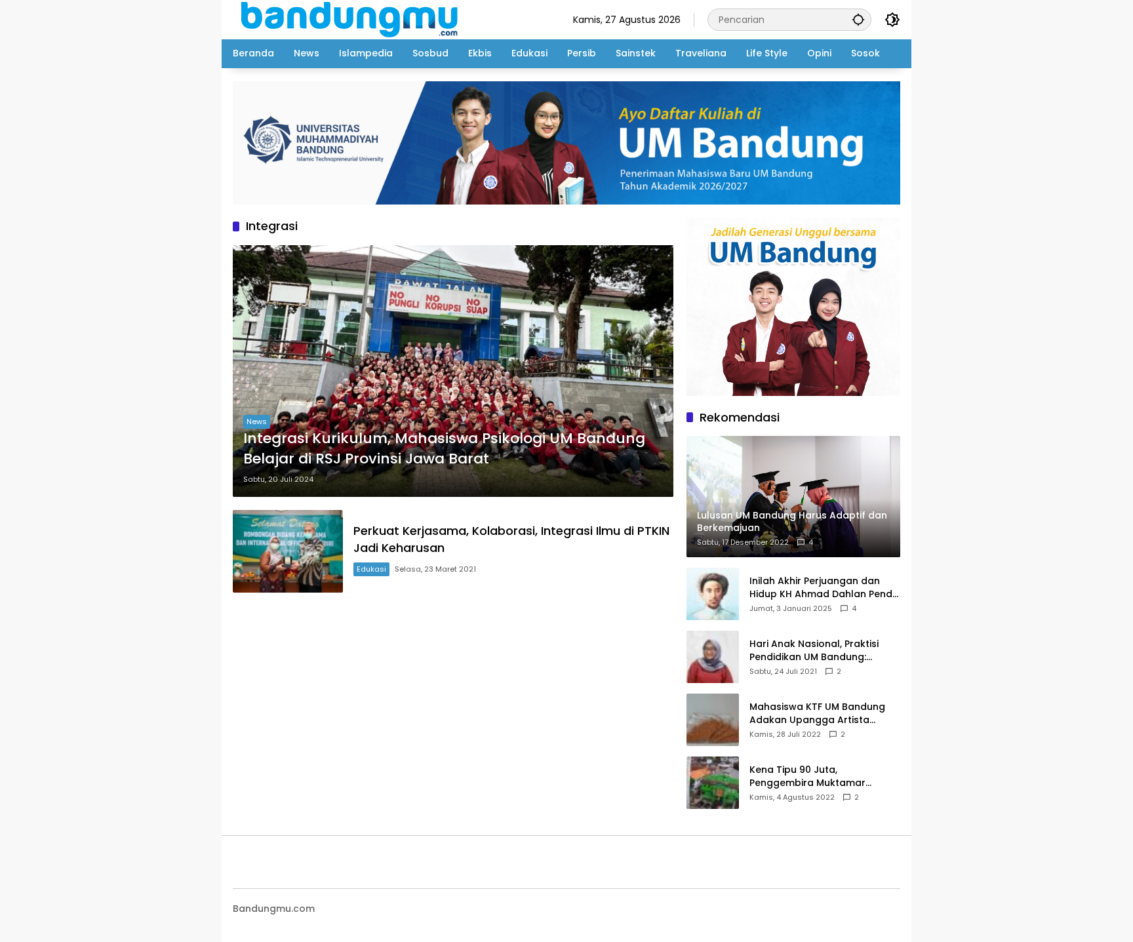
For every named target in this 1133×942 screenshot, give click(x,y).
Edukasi (371, 569)
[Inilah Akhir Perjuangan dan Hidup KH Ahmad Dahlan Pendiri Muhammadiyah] (712, 594)
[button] (858, 19)
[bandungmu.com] (353, 19)
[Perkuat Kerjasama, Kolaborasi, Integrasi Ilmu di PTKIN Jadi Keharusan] (288, 551)
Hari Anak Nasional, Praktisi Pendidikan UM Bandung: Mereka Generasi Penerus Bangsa (814, 650)
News (257, 421)
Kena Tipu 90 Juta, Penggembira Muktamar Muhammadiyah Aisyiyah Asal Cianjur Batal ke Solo (820, 776)
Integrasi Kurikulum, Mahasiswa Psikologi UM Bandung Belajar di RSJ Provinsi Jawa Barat (444, 449)
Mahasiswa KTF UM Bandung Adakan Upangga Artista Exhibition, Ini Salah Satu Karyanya (817, 713)
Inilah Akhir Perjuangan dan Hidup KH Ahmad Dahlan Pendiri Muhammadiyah (824, 587)
